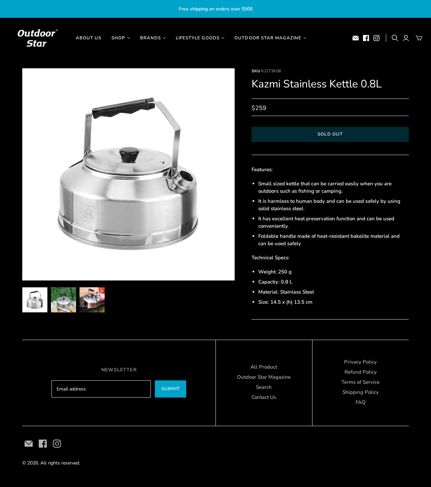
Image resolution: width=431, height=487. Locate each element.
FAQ (361, 402)
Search (264, 387)
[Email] (356, 38)
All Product (264, 367)
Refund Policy (360, 372)
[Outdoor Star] (37, 38)
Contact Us (264, 397)
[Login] (405, 38)
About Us (88, 38)
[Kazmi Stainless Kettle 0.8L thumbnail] (34, 299)
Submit (170, 389)
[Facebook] (366, 38)
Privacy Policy (360, 362)
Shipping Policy (360, 392)
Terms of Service (360, 382)
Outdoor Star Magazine (264, 377)
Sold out (330, 134)
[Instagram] (376, 38)
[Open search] (395, 38)
